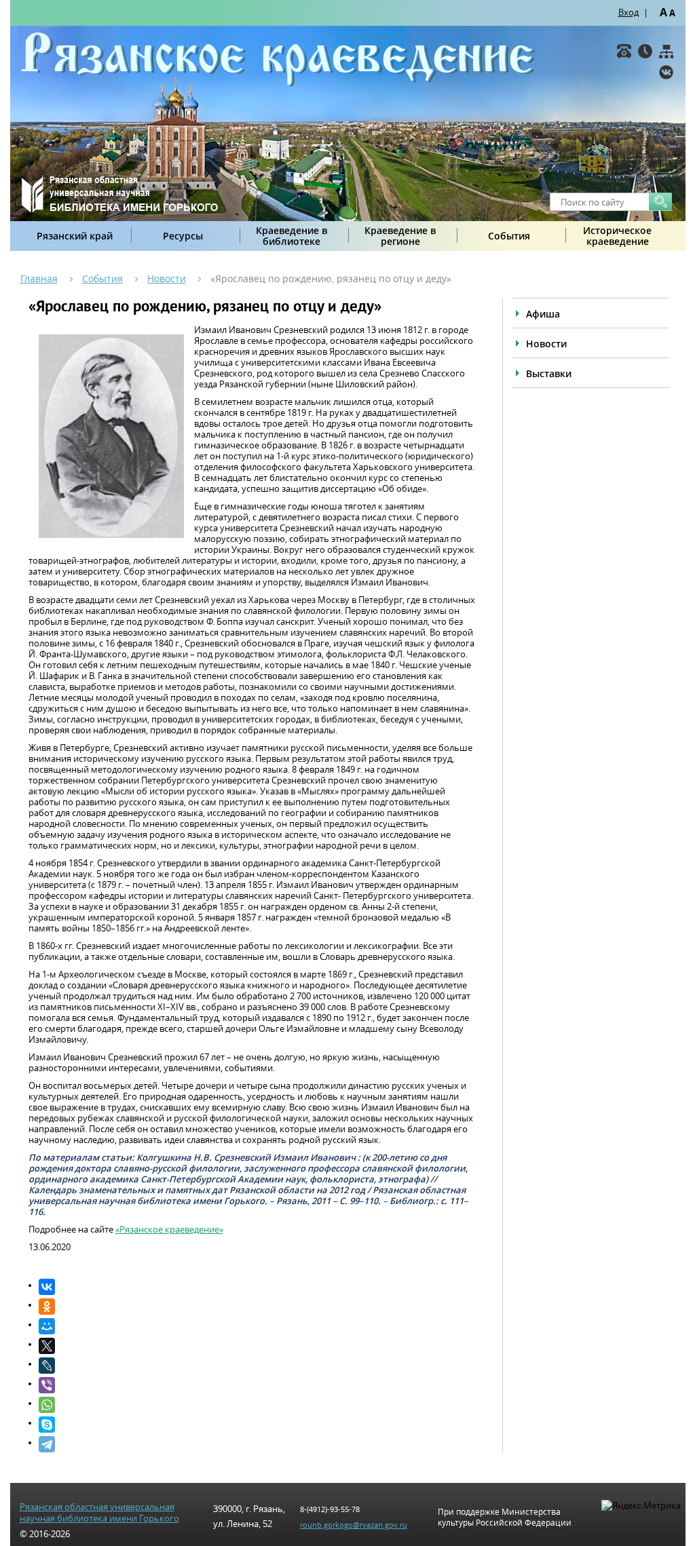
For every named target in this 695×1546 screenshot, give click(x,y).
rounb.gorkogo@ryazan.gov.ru (353, 1525)
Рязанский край (75, 235)
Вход (628, 12)
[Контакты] (624, 51)
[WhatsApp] (257, 1405)
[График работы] (645, 51)
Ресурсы (183, 235)
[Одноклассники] (257, 1306)
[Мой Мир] (257, 1326)
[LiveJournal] (257, 1365)
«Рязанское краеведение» (169, 1229)
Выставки (548, 373)
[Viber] (257, 1385)
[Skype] (257, 1424)
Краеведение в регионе (400, 236)
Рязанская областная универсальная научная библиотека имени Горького (99, 1512)
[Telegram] (257, 1444)
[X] (257, 1346)
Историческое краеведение (617, 236)
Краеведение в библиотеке (291, 236)
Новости (166, 278)
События (509, 235)
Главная (39, 278)
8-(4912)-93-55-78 (330, 1509)
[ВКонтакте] (666, 72)
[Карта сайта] (666, 51)
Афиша (543, 313)
